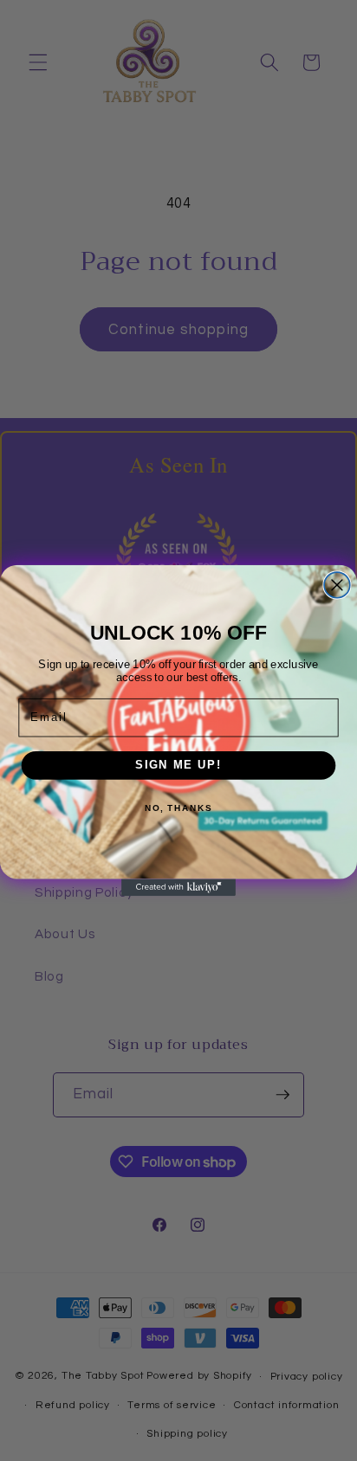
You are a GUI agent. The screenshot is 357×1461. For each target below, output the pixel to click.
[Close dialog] (337, 585)
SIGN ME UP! (178, 765)
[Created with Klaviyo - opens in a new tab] (178, 887)
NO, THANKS (178, 808)
